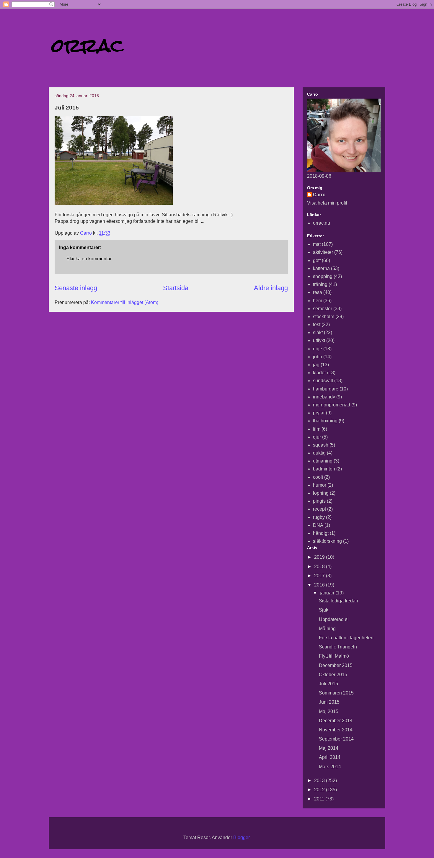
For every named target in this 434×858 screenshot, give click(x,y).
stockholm (323, 316)
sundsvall (323, 380)
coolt (318, 477)
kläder (319, 372)
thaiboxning (325, 420)
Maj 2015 (328, 711)
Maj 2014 (328, 748)
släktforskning (327, 541)
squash (320, 444)
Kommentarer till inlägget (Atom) (124, 302)
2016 (320, 584)
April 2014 (329, 757)
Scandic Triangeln (338, 646)
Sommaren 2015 (336, 692)
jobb (317, 356)
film (316, 429)
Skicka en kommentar (89, 258)
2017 (320, 575)
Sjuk (323, 609)
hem (317, 300)
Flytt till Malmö (334, 655)
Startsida (175, 288)
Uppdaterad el (334, 619)
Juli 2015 (328, 683)
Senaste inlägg (76, 288)
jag (316, 364)
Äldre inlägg (271, 288)
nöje (317, 348)
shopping (322, 276)
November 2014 (336, 729)
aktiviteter (323, 252)
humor (319, 485)
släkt (318, 332)
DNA (318, 525)
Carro (319, 194)
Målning (327, 628)
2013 (320, 780)
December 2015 (336, 665)
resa (317, 292)
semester (322, 308)
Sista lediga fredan (338, 600)
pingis (319, 501)
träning (320, 284)
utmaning (322, 460)
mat (317, 244)
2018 (320, 566)
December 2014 (336, 720)
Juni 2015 (329, 702)
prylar (319, 412)
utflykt (319, 340)
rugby (319, 517)
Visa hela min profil (327, 202)
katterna (321, 268)
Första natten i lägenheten (346, 637)
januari (327, 592)
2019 (320, 557)
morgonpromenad (331, 404)
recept (319, 508)
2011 (319, 798)
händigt (321, 533)
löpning (321, 493)
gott (317, 260)
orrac (88, 45)
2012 (320, 789)
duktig (319, 452)
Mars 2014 (330, 766)
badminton (324, 468)
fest (316, 324)
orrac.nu (321, 222)
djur (317, 436)
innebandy (324, 396)
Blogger (241, 837)
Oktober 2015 (333, 674)
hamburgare (325, 388)
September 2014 (336, 738)
